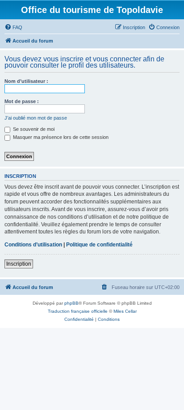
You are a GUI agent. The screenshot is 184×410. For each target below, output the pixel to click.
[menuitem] (13, 27)
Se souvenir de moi (33, 129)
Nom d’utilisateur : (26, 81)
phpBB (71, 303)
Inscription (18, 264)
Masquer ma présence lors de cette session (60, 137)
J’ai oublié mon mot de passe (35, 118)
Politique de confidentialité (99, 245)
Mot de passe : (21, 101)
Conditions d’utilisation (33, 245)
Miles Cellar (125, 311)
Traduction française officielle (78, 311)
